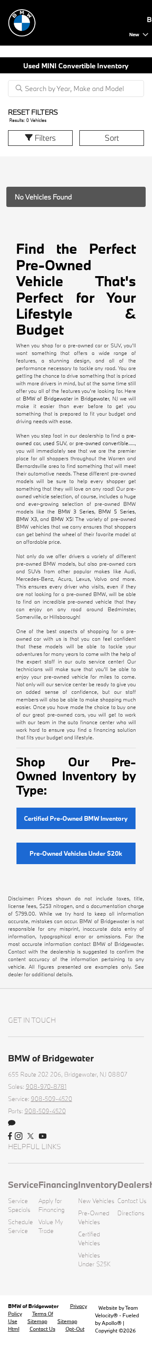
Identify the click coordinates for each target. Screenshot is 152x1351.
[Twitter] (30, 1136)
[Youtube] (42, 1136)
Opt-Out (74, 1328)
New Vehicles (96, 1201)
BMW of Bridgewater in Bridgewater (66, 398)
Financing (58, 1184)
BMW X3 (26, 519)
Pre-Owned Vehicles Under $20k (76, 853)
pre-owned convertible (102, 443)
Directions (130, 1213)
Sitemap (37, 1321)
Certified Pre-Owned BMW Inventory (76, 818)
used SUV (54, 443)
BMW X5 (61, 519)
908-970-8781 (46, 1086)
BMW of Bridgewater (34, 1306)
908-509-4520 (51, 1099)
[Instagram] (18, 1136)
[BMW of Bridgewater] (67, 21)
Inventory (97, 1184)
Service (23, 1184)
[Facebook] (10, 1136)
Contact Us (132, 1201)
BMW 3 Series (76, 511)
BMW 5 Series (116, 511)
